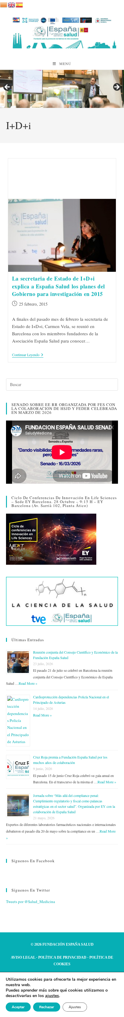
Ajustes (75, 1007)
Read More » (28, 683)
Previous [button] (7, 87)
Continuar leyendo (27, 355)
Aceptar (18, 1007)
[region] (62, 89)
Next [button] (116, 87)
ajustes (52, 996)
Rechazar (46, 1007)
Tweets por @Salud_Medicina (30, 901)
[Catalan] (4, 4)
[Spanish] (19, 4)
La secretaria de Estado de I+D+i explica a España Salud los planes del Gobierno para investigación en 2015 (58, 286)
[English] (12, 4)
